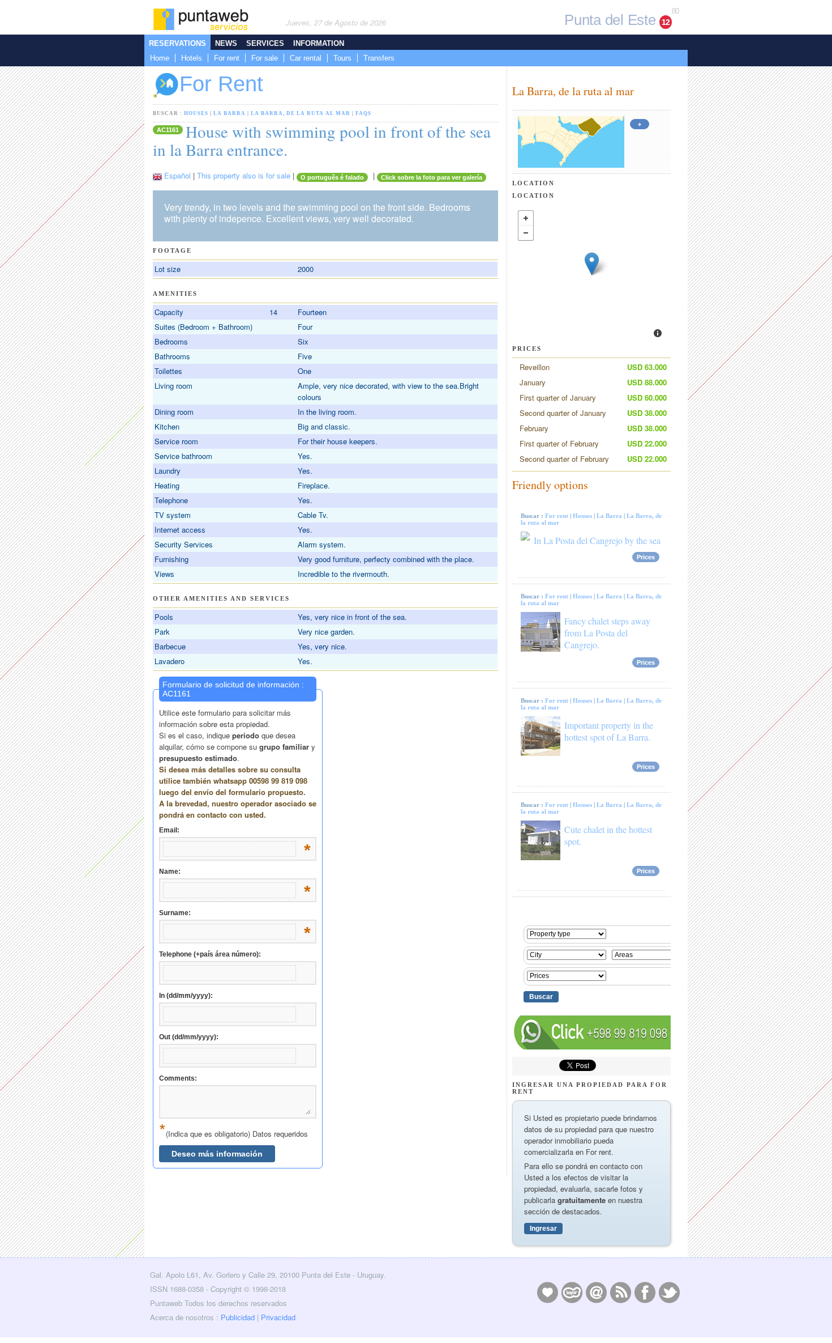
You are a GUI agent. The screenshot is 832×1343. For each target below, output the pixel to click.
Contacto (596, 1292)
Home (159, 58)
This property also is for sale (243, 175)
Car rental (305, 58)
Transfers (378, 58)
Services (265, 43)
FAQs (363, 113)
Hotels (191, 58)
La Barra (229, 113)
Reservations (177, 43)
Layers (571, 1292)
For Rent (221, 84)
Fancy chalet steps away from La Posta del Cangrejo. (607, 633)
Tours (342, 58)
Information (318, 43)
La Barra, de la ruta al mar (300, 113)
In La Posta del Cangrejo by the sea (597, 540)
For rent (226, 58)
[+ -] (591, 275)
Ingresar (543, 1228)
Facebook (644, 1292)
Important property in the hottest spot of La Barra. (608, 731)
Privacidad (278, 1317)
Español (177, 175)
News (226, 43)
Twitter (669, 1292)
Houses (196, 113)
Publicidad (238, 1317)
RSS (620, 1292)
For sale (264, 58)
